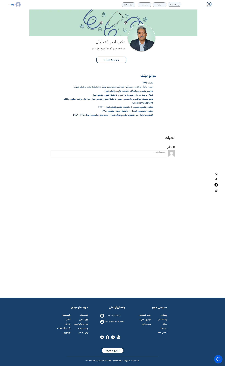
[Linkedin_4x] (113, 337)
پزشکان (164, 315)
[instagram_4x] (118, 337)
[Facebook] (216, 179)
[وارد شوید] (20, 4)
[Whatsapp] (216, 174)
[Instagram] (216, 190)
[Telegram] (216, 185)
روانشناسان (162, 319)
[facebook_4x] (107, 337)
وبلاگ (164, 324)
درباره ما (164, 328)
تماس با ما (162, 332)
